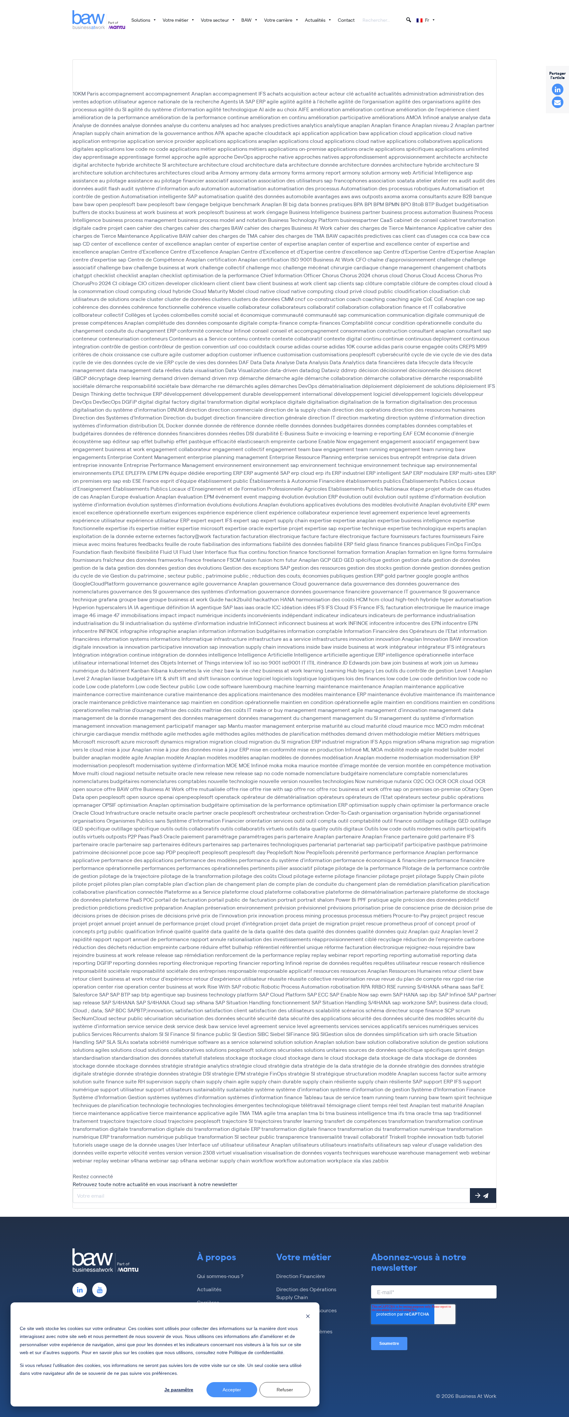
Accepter (232, 1389)
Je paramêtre (178, 1389)
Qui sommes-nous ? (220, 1275)
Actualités (315, 20)
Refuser (285, 1389)
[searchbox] (387, 20)
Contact (346, 20)
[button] (409, 20)
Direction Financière (300, 1275)
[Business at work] (98, 20)
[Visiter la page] (79, 1290)
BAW (246, 20)
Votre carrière (278, 20)
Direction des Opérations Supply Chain (306, 1293)
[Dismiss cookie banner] (308, 1316)
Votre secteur (215, 20)
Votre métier (175, 20)
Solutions (140, 20)
